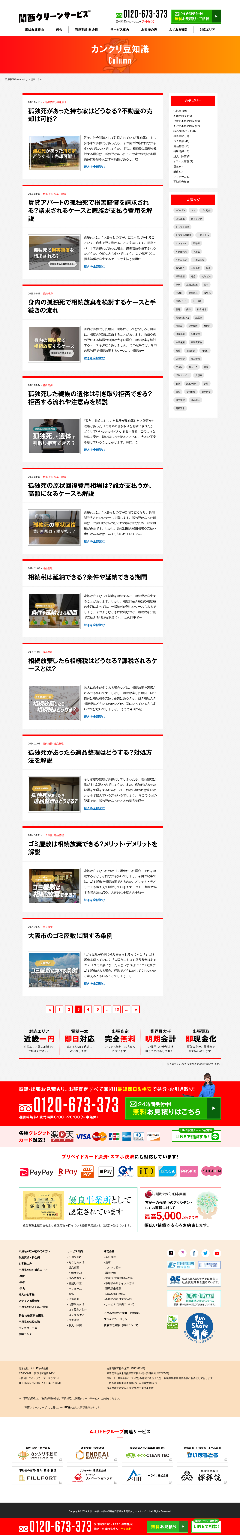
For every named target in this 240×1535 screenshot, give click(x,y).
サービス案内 (119, 29)
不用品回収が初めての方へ (34, 1251)
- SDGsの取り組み (114, 1293)
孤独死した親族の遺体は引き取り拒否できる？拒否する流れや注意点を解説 (90, 397)
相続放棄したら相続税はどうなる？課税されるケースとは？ (92, 664)
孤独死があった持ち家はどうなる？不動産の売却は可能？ (90, 115)
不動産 (196, 243)
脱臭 (206, 367)
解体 (178, 383)
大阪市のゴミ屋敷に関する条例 (70, 935)
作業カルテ (25, 1334)
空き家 (179, 367)
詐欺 (206, 383)
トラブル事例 (182, 226)
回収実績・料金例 (86, 29)
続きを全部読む (94, 166)
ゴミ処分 (206, 210)
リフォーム (181, 243)
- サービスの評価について (119, 1304)
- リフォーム (74, 1288)
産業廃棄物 (196, 342)
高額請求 (180, 408)
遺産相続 (195, 400)
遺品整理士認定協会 (35, 1225)
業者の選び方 (182, 317)
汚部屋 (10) (180, 110)
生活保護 (180, 342)
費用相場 (190, 391)
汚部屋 (179, 325)
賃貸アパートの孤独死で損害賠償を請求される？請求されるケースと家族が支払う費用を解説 (90, 210)
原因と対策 (192, 284)
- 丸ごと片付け (75, 1262)
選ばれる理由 (34, 29)
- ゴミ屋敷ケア (75, 1314)
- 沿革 (107, 1262)
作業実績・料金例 (29, 1257)
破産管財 (180, 358)
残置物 (198, 317)
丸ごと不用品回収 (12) (186, 126)
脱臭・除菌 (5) (181, 156)
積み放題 (195, 358)
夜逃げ (179, 292)
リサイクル (203, 235)
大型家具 (193, 292)
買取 (178, 391)
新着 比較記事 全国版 (31, 1315)
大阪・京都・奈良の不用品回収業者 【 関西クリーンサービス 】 (118, 1511)
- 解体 (70, 1293)
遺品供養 (206, 391)
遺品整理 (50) (181, 146)
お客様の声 (149, 29)
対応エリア (207, 29)
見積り (198, 375)
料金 (59, 29)
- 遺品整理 (73, 1267)
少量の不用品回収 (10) (186, 121)
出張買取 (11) (181, 136)
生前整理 (195, 334)
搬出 (188, 309)
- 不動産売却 (74, 1272)
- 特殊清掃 (73, 1320)
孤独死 (207, 292)
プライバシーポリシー (117, 1319)
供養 (208, 268)
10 (117, 1009)
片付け (207, 325)
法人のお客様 (26, 1294)
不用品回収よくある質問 (33, 1307)
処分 (193, 276)
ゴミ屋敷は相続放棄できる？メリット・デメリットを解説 (92, 848)
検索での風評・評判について (121, 1325)
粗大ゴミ (193, 367)
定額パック (181, 301)
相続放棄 (190, 350)
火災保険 (193, 325)
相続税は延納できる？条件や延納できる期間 (87, 577)
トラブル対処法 (183, 235)
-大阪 (22, 1276)
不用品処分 (181, 259)
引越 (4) (178, 166)
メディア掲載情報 (29, 1300)
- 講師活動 (110, 1272)
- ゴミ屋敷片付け (77, 1309)
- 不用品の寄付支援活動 (118, 1299)
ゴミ (193, 210)
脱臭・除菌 (60, 193)
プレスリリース (28, 1328)
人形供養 (195, 268)
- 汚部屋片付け (75, 1304)
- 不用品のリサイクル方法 (119, 1283)
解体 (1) (178, 171)
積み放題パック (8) (184, 131)
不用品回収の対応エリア (33, 1269)
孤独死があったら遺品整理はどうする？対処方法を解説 (90, 756)
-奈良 (22, 1288)
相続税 (205, 350)
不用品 (196, 251)
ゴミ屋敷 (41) (181, 141)
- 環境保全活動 (112, 1288)
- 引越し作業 (74, 1283)
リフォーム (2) (181, 176)
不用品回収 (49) (182, 116)
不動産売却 (49, 102)
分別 (178, 284)
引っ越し (197, 301)
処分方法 (206, 276)
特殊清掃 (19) (181, 151)
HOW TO (180, 210)
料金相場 (201, 309)
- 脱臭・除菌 (74, 1325)
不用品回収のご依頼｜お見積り (122, 1313)
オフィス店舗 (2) (183, 161)
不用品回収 (198, 259)
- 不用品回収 (74, 1257)
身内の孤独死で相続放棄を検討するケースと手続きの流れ (92, 306)
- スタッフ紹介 (112, 1267)
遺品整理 (47, 568)
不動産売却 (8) (181, 181)
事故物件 (180, 268)
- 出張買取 (73, 1299)
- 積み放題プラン (77, 1278)
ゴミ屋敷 (48, 835)
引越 (178, 309)
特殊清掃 (61, 102)
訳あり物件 (192, 383)
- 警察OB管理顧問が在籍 (118, 1278)
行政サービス (182, 375)
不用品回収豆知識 (29, 1321)
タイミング (196, 218)
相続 (178, 350)
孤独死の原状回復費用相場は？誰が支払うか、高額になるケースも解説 (90, 489)
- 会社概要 (110, 1257)
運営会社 (109, 1251)
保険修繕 (180, 276)
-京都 (22, 1282)
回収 (206, 284)
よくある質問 (178, 29)
